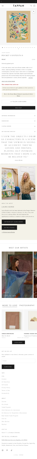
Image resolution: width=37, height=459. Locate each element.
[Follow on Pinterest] (7, 450)
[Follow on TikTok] (11, 450)
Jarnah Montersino (8, 333)
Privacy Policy (6, 387)
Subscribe (8, 367)
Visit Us (4, 418)
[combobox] (31, 6)
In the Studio (9, 227)
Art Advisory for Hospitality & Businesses (14, 413)
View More (19, 342)
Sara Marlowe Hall (27, 1)
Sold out (18, 108)
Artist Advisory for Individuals (11, 410)
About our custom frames (8, 81)
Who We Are (5, 421)
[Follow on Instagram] (2, 450)
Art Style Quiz (6, 382)
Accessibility (5, 393)
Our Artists (5, 404)
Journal (4, 401)
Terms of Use (6, 390)
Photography (27, 305)
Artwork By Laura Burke (13, 222)
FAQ (3, 376)
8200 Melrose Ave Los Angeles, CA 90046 (14, 440)
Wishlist (4, 424)
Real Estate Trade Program (10, 416)
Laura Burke (6, 52)
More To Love (9, 305)
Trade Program (6, 407)
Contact (4, 379)
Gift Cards (5, 385)
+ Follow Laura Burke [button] (8, 232)
